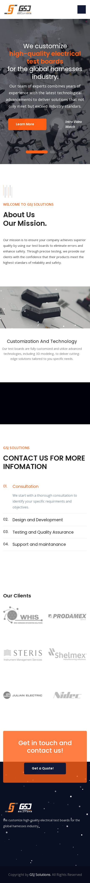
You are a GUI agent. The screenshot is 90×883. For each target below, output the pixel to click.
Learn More (25, 124)
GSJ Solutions (40, 874)
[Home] (18, 9)
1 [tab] (36, 152)
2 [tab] (53, 152)
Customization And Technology (42, 341)
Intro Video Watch (73, 124)
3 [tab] (61, 152)
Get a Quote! (43, 768)
